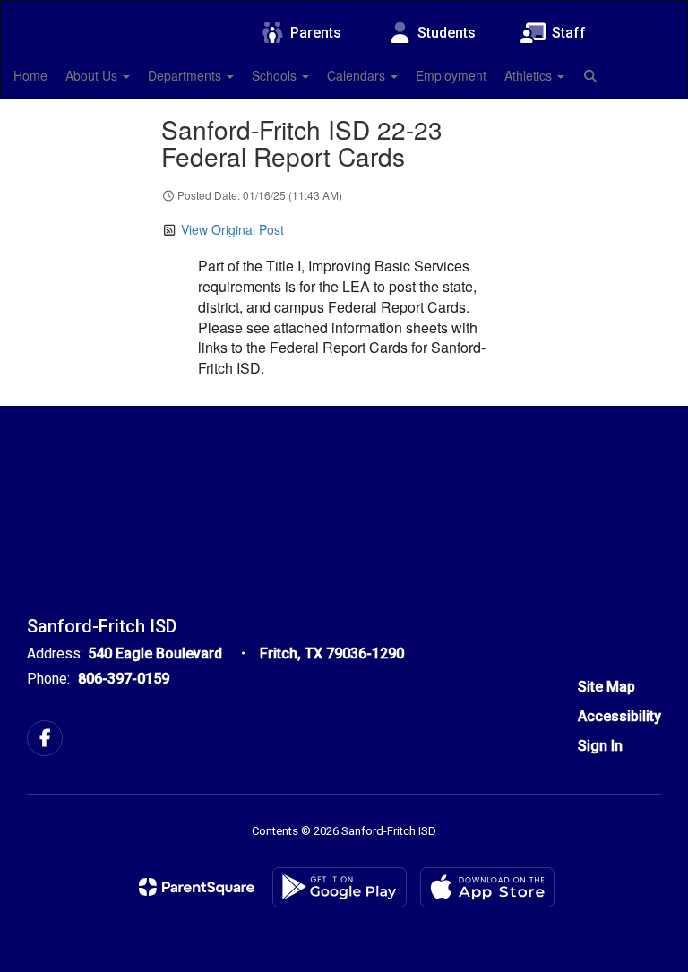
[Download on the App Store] (487, 887)
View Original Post (232, 229)
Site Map (606, 686)
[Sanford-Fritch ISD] (344, 12)
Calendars (358, 75)
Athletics (529, 75)
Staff (569, 32)
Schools (276, 75)
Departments (186, 75)
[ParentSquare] (196, 886)
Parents (315, 32)
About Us (93, 75)
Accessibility (619, 716)
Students (446, 32)
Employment (451, 75)
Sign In (600, 745)
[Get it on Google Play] (339, 887)
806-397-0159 (123, 678)
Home (30, 75)
